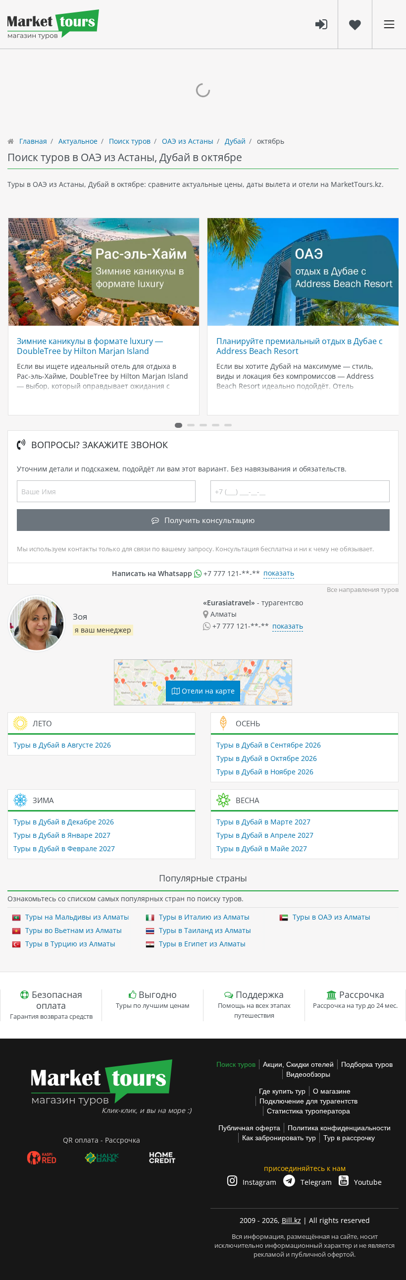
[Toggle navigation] (389, 24)
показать (278, 573)
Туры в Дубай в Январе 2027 (61, 835)
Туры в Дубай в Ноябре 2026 (264, 771)
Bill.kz (291, 1220)
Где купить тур (282, 1091)
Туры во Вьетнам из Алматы (72, 930)
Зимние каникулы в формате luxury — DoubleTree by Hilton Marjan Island (90, 346)
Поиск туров (235, 1064)
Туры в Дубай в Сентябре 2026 (268, 745)
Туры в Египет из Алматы (201, 943)
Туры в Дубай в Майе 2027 (261, 848)
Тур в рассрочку (349, 1138)
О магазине (332, 1091)
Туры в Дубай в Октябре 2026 (266, 758)
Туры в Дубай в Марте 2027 (263, 821)
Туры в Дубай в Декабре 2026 (63, 821)
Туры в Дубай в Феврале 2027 (64, 848)
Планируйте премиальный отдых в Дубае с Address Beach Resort (299, 346)
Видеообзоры (308, 1074)
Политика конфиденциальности (339, 1128)
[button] (178, 425)
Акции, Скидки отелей (298, 1064)
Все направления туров (363, 589)
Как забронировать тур (279, 1138)
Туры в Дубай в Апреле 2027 (264, 835)
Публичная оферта (249, 1128)
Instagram (258, 1182)
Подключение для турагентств (308, 1101)
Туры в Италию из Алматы (203, 917)
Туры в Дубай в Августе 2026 (62, 745)
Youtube (367, 1182)
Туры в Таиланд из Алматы (204, 930)
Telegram (315, 1182)
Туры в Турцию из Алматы (69, 943)
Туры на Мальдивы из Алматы (76, 917)
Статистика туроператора (308, 1111)
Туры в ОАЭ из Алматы (330, 917)
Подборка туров (367, 1064)
